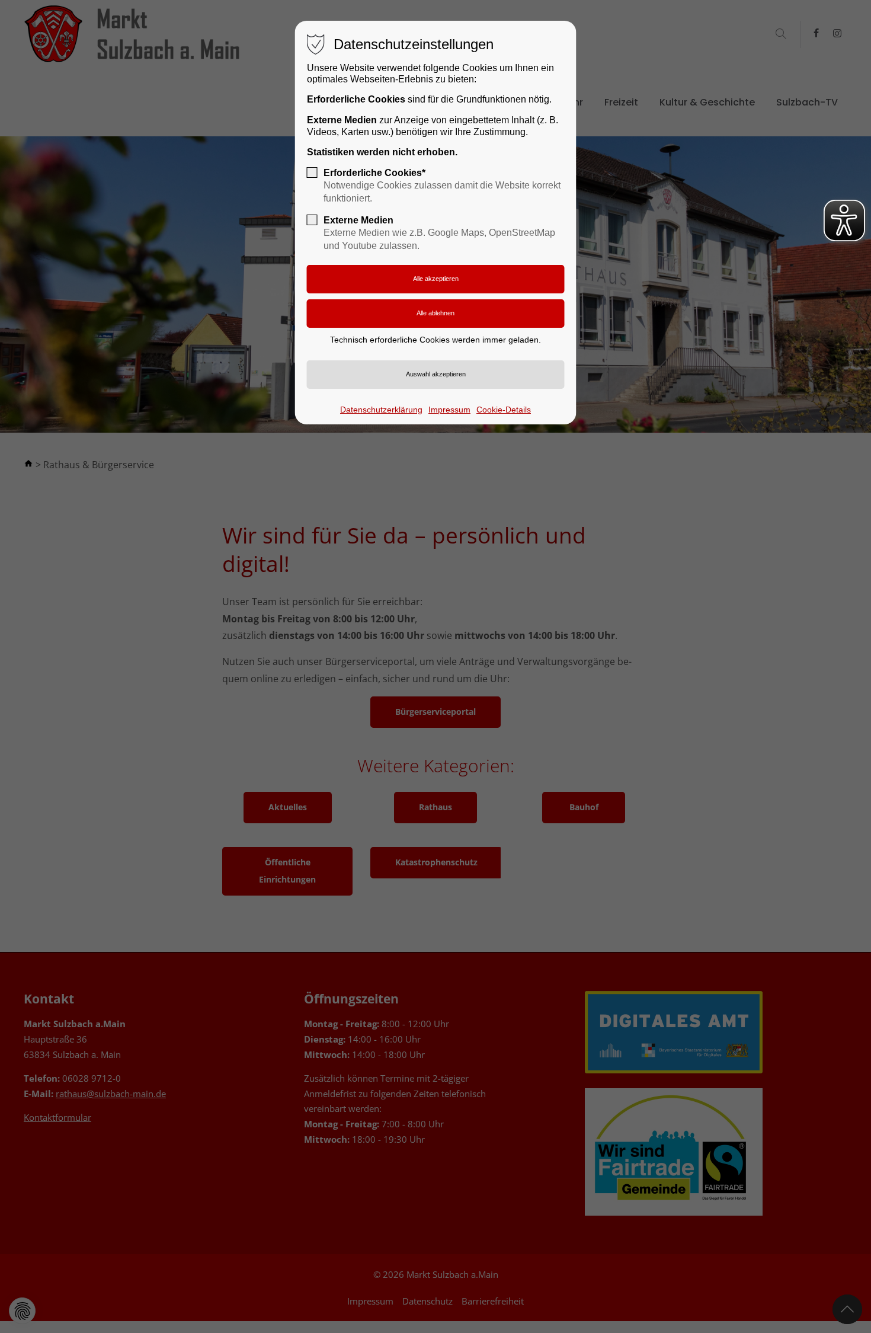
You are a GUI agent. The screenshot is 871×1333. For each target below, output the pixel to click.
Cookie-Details (503, 409)
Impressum (449, 409)
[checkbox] (312, 172)
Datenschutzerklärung (381, 409)
